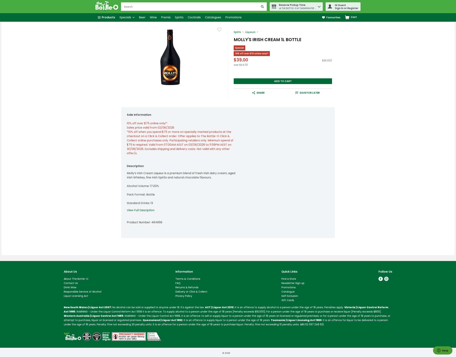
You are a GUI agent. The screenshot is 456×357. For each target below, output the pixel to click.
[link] (331, 17)
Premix (166, 17)
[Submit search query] (262, 6)
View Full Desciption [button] (140, 210)
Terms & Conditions (187, 279)
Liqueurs (250, 32)
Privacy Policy (183, 296)
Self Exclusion (289, 296)
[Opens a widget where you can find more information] (442, 350)
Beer (142, 17)
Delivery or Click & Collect (191, 291)
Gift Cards (287, 300)
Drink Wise (70, 287)
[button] (319, 5)
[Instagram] (386, 280)
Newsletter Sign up (292, 283)
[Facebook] (381, 280)
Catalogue (288, 291)
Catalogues (213, 17)
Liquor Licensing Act (76, 296)
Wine (153, 17)
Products (108, 17)
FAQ (177, 283)
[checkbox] (219, 30)
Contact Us (71, 283)
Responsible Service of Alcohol (82, 291)
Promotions (233, 17)
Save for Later (310, 93)
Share (260, 93)
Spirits (179, 17)
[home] (107, 6)
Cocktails (194, 17)
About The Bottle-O (76, 279)
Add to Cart (283, 81)
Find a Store (288, 279)
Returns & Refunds (186, 287)
